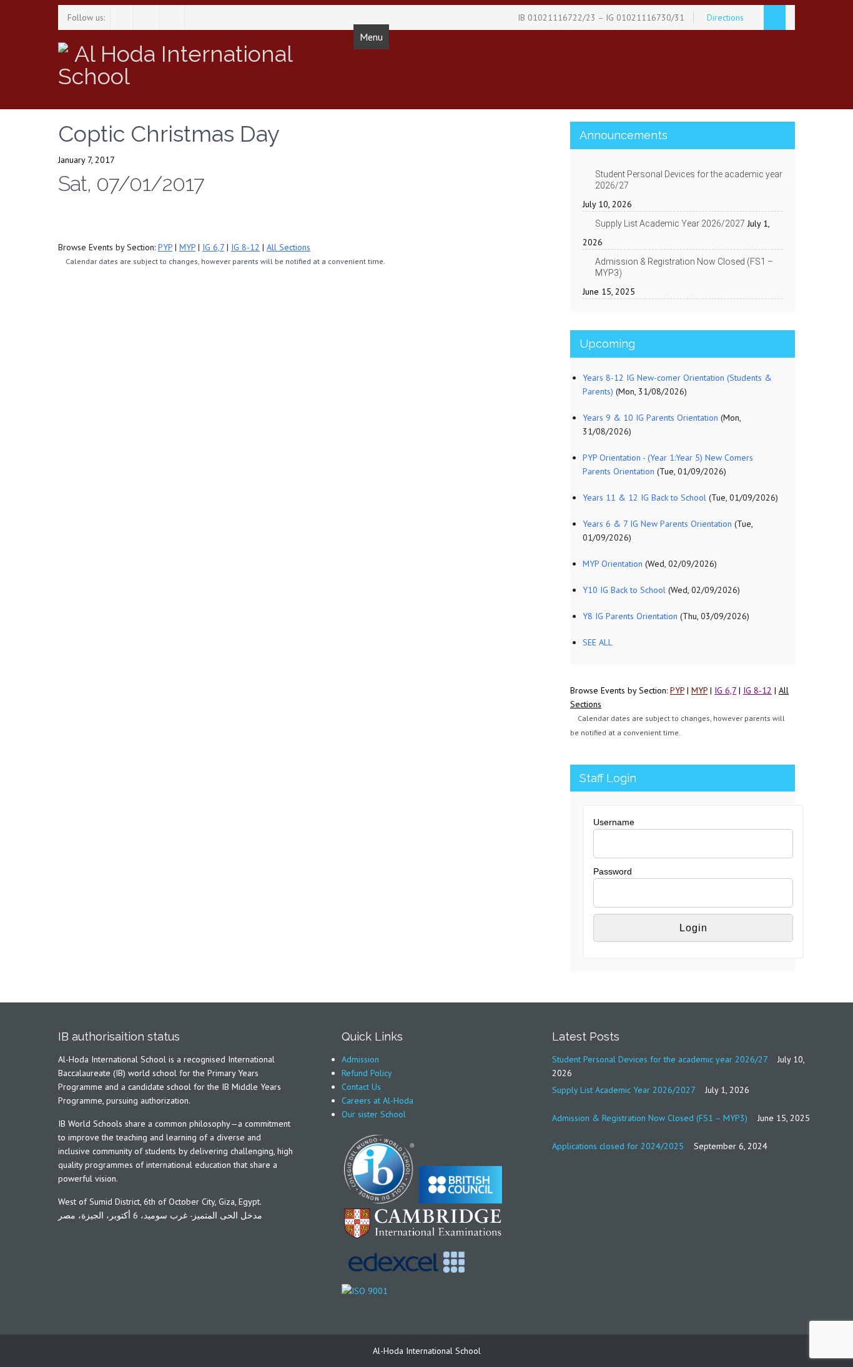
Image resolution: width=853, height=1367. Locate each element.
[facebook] (122, 17)
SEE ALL (598, 642)
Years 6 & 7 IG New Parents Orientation (657, 523)
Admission (360, 1059)
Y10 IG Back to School (624, 589)
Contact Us (361, 1086)
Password (612, 871)
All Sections (288, 247)
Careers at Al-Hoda (377, 1100)
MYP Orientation (613, 563)
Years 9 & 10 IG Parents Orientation (650, 417)
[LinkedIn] (173, 17)
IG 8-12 (245, 247)
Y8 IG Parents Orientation (630, 616)
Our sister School (374, 1114)
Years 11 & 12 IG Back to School (644, 497)
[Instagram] (147, 17)
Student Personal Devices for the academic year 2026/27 (688, 179)
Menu (371, 37)
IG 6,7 (213, 247)
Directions (726, 17)
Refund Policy (367, 1073)
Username (613, 822)
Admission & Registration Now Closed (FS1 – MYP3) (684, 267)
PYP (165, 247)
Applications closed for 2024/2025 (618, 1146)
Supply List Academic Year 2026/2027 (670, 223)
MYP (187, 247)
